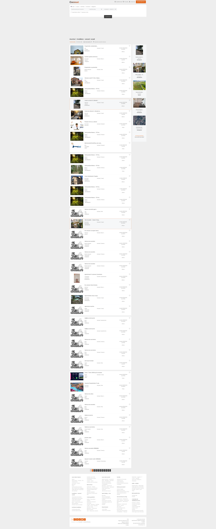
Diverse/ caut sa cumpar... (77, 504)
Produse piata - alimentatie (137, 485)
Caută (77, 6)
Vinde (73, 6)
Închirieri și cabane (136, 502)
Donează (88, 6)
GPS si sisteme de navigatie (77, 488)
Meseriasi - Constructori (92, 508)
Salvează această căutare (100, 42)
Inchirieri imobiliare (76, 507)
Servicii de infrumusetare (122, 510)
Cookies (127, 525)
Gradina (88, 500)
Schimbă (82, 6)
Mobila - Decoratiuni (91, 499)
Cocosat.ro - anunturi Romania (84, 522)
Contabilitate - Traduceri (122, 511)
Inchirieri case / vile (91, 477)
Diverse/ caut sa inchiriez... (92, 482)
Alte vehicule (74, 490)
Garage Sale (134, 495)
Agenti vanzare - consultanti (108, 479)
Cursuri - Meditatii (135, 478)
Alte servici (119, 506)
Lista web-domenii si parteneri (139, 523)
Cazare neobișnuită (136, 506)
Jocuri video (104, 509)
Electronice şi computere (92, 488)
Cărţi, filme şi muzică (106, 510)
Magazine (94, 6)
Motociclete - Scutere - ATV (77, 480)
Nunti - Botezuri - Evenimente (123, 500)
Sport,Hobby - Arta (106, 493)
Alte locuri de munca (106, 490)
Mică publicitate (136, 493)
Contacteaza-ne (141, 524)
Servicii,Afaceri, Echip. (122, 496)
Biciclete (104, 495)
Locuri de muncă (106, 477)
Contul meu (133, 1)
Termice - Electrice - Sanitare (93, 504)
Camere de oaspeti (136, 504)
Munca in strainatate (106, 481)
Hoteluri (133, 509)
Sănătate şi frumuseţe (121, 479)
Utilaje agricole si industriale (77, 489)
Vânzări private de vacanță (137, 510)
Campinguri (134, 505)
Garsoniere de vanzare (76, 497)
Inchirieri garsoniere (76, 509)
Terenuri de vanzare (76, 500)
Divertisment (105, 507)
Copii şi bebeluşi (120, 481)
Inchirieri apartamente (76, 510)
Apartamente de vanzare (77, 498)
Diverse (103, 504)
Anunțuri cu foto (85, 12)
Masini (73, 479)
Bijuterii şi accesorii (121, 490)
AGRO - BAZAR (135, 483)
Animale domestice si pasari (138, 488)
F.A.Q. (128, 519)
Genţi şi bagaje (120, 489)
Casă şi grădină (91, 497)
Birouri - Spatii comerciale (77, 502)
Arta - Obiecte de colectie (92, 510)
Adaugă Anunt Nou (141, 1)
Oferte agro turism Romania (138, 511)
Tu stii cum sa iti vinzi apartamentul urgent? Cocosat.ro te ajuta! (138, 520)
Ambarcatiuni (75, 481)
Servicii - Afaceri (120, 505)
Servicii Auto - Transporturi (122, 498)
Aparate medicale (91, 492)
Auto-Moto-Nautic (76, 477)
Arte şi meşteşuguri (106, 496)
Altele (133, 490)
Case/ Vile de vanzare (76, 499)
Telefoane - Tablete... (91, 486)
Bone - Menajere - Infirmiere (108, 480)
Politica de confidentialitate (123, 523)
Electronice (89, 484)
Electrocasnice (90, 509)
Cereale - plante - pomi (137, 489)
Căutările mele (119, 1)
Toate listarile (72, 42)
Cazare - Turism (90, 480)
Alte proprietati (75, 503)
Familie (118, 477)
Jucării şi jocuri (120, 480)
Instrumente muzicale (106, 500)
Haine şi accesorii (121, 487)
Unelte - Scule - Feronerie (92, 505)
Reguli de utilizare (125, 522)
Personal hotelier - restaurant (108, 487)
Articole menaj (90, 507)
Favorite (126, 1)
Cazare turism (135, 508)
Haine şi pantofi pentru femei (123, 491)
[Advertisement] (108, 27)
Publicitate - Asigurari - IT (137, 477)
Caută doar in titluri (76, 12)
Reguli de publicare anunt (123, 520)
